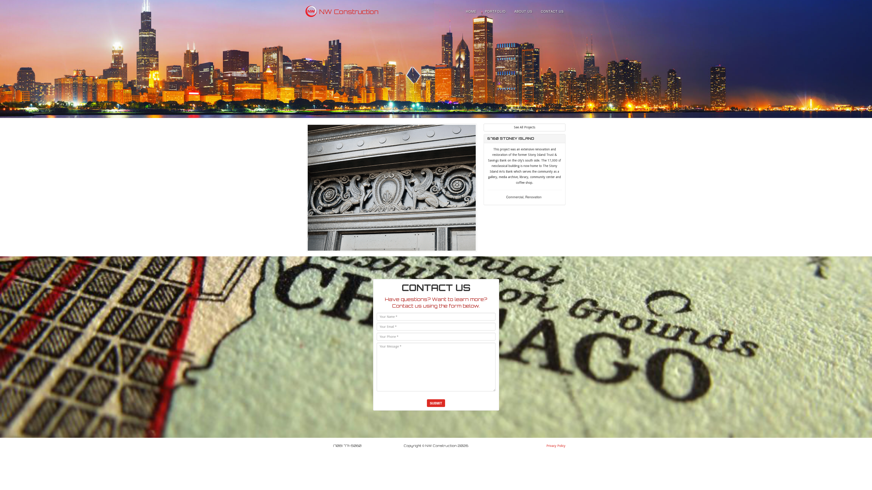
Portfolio (495, 11)
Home (471, 11)
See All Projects (524, 127)
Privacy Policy (555, 446)
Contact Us (552, 11)
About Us (523, 11)
